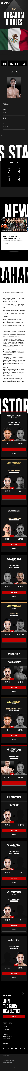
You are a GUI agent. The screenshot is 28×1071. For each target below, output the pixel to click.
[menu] (26, 3)
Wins (4, 61)
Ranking (4, 112)
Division (4, 103)
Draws (17, 61)
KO (23, 61)
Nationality (5, 126)
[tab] (10, 251)
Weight (4, 117)
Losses (10, 61)
